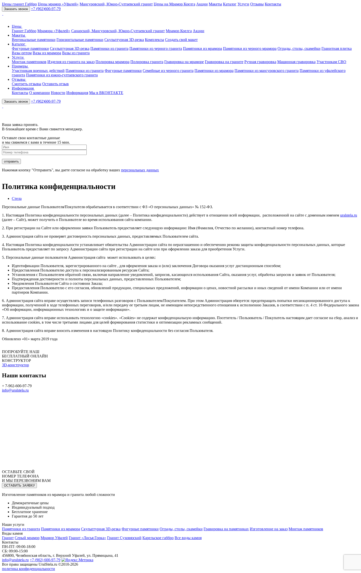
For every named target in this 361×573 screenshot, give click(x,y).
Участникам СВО (331, 62)
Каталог (229, 4)
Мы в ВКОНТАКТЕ (106, 93)
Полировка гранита (146, 62)
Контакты (273, 4)
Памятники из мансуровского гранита (267, 70)
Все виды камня (188, 538)
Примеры (20, 66)
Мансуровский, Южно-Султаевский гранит (116, 4)
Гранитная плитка (336, 48)
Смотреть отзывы (26, 84)
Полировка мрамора (112, 62)
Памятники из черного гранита (155, 48)
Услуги (243, 4)
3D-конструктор (15, 365)
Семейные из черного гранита (168, 70)
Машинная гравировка (296, 62)
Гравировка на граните (224, 62)
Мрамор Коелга (179, 31)
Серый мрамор (27, 538)
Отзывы (257, 4)
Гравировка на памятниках (226, 529)
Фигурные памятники (30, 48)
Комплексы (154, 40)
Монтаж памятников (29, 62)
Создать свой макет (181, 40)
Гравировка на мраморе (184, 62)
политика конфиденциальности (28, 569)
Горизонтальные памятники (79, 40)
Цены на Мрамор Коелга (174, 4)
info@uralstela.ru (15, 390)
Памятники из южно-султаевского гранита (62, 75)
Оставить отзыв (55, 84)
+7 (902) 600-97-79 (45, 560)
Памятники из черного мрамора (250, 48)
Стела (17, 198)
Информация (23, 88)
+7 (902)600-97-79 (46, 9)
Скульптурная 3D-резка (124, 40)
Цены (17, 26)
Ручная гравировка (260, 62)
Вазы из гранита (76, 53)
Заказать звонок (16, 9)
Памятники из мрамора (202, 48)
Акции (202, 4)
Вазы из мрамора (47, 53)
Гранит (8, 538)
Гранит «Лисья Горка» (87, 538)
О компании (39, 93)
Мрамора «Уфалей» (53, 31)
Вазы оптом (22, 53)
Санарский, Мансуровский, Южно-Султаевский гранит (118, 31)
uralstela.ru (348, 215)
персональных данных (140, 170)
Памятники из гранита (109, 48)
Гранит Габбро (24, 31)
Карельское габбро (158, 538)
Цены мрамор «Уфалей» (58, 4)
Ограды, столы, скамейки (299, 48)
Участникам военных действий (38, 70)
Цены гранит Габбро (19, 4)
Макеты (215, 4)
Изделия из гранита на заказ (71, 62)
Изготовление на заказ (269, 529)
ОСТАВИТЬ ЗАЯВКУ (19, 485)
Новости (58, 93)
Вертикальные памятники (34, 40)
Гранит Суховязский (124, 538)
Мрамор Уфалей (54, 538)
